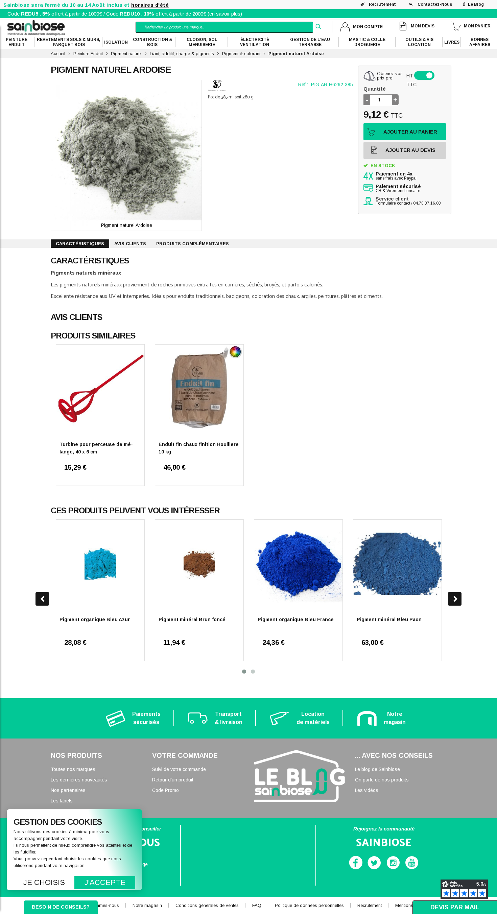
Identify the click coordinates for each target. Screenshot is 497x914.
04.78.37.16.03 (427, 203)
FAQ (256, 905)
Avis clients (130, 243)
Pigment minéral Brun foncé (192, 619)
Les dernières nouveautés (79, 779)
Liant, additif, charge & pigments (182, 53)
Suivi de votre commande (179, 769)
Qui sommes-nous (100, 905)
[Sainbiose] (36, 28)
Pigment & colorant (241, 53)
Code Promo (165, 790)
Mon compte (368, 26)
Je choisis (44, 882)
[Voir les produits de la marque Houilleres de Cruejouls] (217, 85)
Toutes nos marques (73, 769)
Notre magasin (147, 905)
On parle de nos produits (382, 779)
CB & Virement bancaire (398, 188)
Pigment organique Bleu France (296, 619)
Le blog (476, 4)
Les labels (62, 800)
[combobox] (224, 27)
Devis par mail (454, 907)
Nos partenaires (68, 790)
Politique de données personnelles (309, 905)
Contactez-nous (435, 4)
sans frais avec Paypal (396, 176)
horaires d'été (150, 5)
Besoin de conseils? (61, 907)
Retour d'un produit (172, 779)
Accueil (58, 53)
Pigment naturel (126, 53)
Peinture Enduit (88, 53)
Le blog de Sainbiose (377, 769)
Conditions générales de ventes (207, 905)
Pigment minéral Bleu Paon (389, 619)
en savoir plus (224, 14)
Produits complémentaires (192, 243)
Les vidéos (366, 790)
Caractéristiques (80, 243)
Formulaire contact (393, 203)
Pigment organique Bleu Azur (95, 619)
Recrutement (382, 4)
